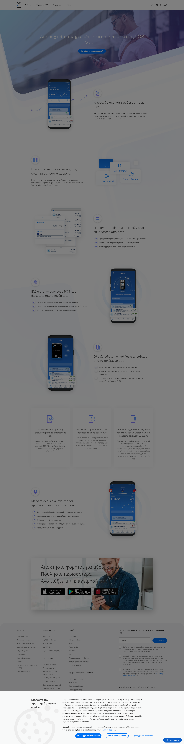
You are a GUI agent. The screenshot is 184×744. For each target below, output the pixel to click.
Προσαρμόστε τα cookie (143, 736)
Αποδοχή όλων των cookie (88, 736)
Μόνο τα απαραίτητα (117, 736)
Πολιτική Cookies (108, 730)
